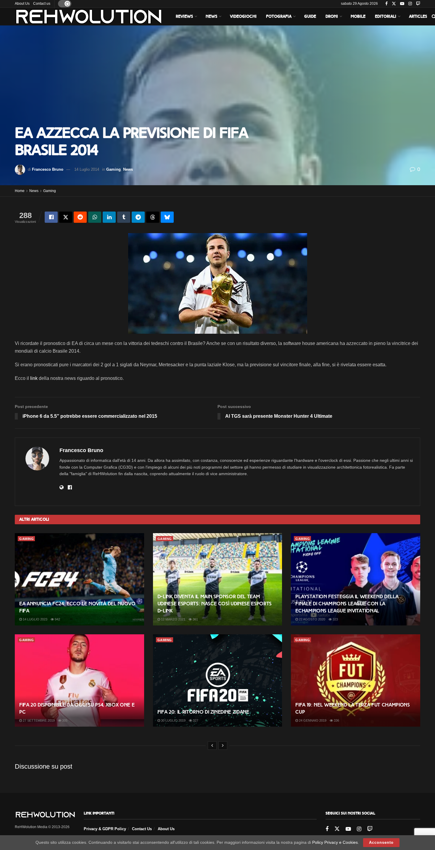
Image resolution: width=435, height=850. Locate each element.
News (211, 16)
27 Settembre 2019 (38, 720)
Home (20, 191)
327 (195, 720)
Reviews (184, 16)
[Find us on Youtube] (402, 4)
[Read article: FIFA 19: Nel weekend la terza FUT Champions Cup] (355, 680)
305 (64, 720)
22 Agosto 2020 (311, 619)
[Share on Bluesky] (167, 217)
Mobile (358, 16)
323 (335, 619)
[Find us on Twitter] (394, 4)
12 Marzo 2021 (172, 619)
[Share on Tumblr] (123, 217)
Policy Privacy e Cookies (335, 842)
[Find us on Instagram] (410, 4)
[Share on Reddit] (80, 217)
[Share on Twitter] (65, 217)
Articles (418, 16)
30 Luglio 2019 (173, 720)
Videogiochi (243, 16)
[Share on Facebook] (51, 217)
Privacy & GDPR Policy (105, 829)
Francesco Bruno (47, 169)
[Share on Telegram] (138, 217)
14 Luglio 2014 (86, 169)
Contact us (41, 3)
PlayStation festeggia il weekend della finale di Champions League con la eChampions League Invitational (346, 603)
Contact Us (142, 829)
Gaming (113, 169)
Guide (310, 16)
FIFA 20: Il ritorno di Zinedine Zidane (203, 712)
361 (195, 619)
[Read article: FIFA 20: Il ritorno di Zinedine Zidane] (217, 680)
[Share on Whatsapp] (94, 217)
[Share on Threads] (152, 217)
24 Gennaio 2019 (312, 720)
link (34, 378)
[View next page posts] (222, 745)
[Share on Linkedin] (109, 217)
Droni (332, 16)
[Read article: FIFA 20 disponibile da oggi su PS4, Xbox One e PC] (79, 680)
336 (336, 720)
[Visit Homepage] (89, 16)
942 (57, 619)
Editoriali (385, 16)
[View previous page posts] (212, 745)
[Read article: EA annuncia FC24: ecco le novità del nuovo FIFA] (79, 579)
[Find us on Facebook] (386, 4)
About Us (22, 3)
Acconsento (381, 842)
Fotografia (278, 16)
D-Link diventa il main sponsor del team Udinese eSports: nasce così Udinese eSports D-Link (214, 603)
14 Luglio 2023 (34, 619)
